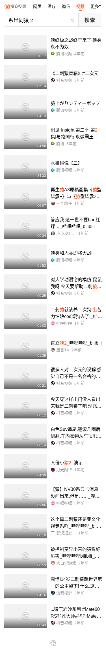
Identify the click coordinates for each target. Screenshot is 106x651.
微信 (66, 6)
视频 (80, 6)
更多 (94, 6)
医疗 (51, 6)
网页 (37, 6)
